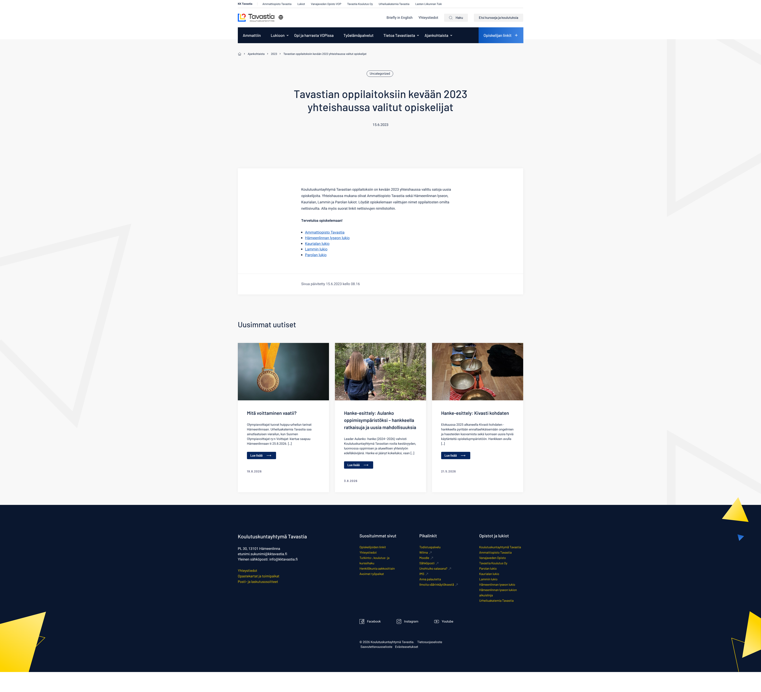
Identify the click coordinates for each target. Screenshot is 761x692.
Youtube (447, 621)
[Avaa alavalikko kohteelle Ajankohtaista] (451, 35)
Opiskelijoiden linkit (372, 547)
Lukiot (301, 4)
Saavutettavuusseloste (376, 646)
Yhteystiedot (428, 17)
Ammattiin (252, 35)
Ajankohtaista (436, 35)
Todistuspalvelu (430, 547)
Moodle (424, 558)
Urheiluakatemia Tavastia (394, 4)
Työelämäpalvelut (358, 35)
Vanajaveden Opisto (492, 558)
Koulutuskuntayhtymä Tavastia (500, 547)
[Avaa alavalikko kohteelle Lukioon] (288, 35)
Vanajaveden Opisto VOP (326, 4)
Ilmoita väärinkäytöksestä (436, 584)
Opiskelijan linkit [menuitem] (497, 35)
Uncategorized (380, 73)
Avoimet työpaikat (371, 574)
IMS (421, 574)
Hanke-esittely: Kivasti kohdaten (475, 413)
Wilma (423, 552)
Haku (459, 18)
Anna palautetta (430, 579)
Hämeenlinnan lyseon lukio (327, 238)
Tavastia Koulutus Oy (360, 4)
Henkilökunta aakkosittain (377, 568)
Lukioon (278, 35)
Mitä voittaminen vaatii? (271, 413)
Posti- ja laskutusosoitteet (258, 581)
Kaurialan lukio (317, 244)
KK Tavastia (245, 4)
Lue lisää (256, 455)
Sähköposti (427, 563)
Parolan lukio (316, 255)
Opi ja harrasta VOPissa (314, 35)
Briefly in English (400, 17)
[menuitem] (400, 18)
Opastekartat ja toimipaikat (258, 576)
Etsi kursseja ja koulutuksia (498, 18)
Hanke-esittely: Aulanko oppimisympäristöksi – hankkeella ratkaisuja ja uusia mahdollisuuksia (380, 420)
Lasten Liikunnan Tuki (428, 4)
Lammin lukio (316, 249)
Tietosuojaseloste (429, 642)
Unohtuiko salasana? (433, 568)
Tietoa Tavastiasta (399, 35)
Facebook (374, 621)
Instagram (411, 621)
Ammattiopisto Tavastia (277, 4)
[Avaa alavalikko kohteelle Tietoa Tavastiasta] (418, 35)
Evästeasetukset (406, 646)
